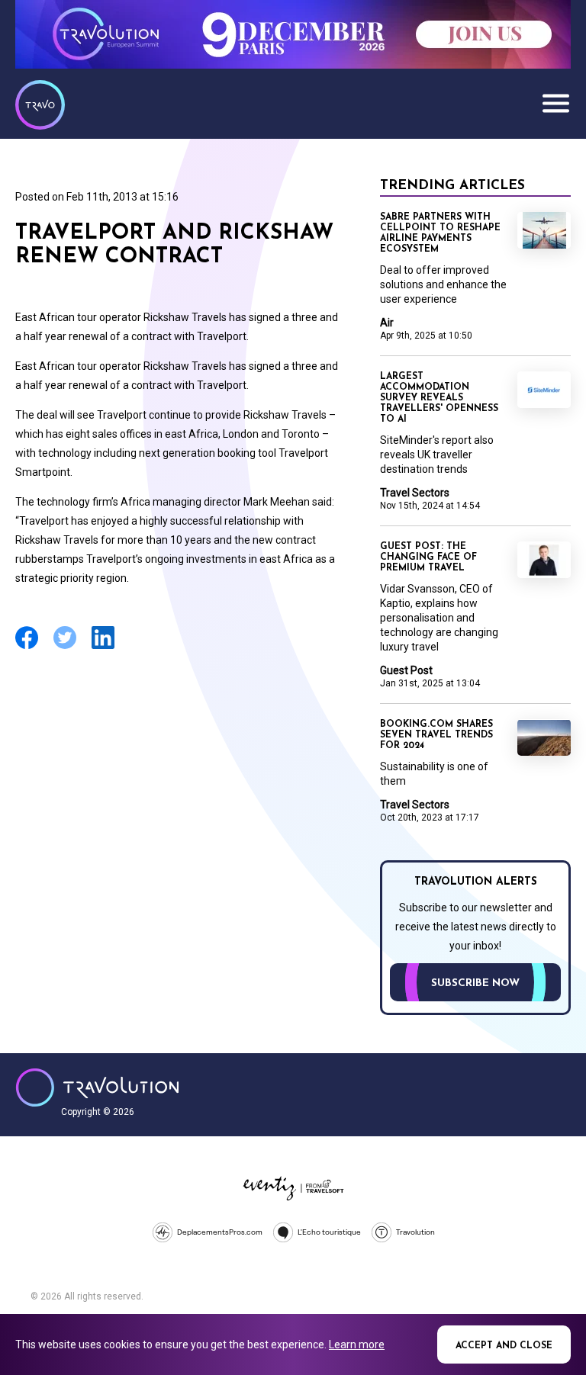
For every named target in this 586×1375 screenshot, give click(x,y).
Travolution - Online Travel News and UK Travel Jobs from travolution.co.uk (97, 1087)
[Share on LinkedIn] (103, 647)
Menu (555, 103)
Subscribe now (475, 983)
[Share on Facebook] (26, 647)
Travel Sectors (414, 492)
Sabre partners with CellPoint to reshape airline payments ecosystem (440, 233)
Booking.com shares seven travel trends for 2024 (436, 735)
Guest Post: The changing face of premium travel (428, 557)
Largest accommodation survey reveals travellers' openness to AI (439, 398)
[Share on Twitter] (64, 647)
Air (387, 322)
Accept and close (504, 1346)
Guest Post (406, 670)
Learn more (357, 1344)
